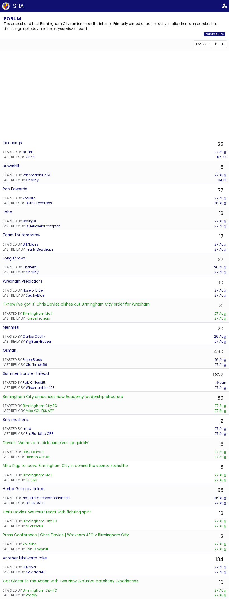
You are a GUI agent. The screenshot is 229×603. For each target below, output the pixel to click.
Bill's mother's (15, 419)
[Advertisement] (114, 95)
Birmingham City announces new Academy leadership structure (63, 396)
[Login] (224, 6)
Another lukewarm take (25, 558)
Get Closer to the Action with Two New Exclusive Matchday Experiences (70, 581)
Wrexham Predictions (23, 281)
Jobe (7, 212)
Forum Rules (215, 34)
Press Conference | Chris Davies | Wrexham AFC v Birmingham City (66, 535)
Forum (12, 18)
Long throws (14, 258)
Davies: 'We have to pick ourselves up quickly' (46, 442)
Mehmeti (11, 327)
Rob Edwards (15, 189)
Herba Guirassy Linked (23, 489)
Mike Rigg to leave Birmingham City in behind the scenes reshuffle (65, 465)
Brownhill (11, 166)
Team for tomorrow (21, 235)
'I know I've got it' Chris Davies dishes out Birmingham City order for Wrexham (76, 304)
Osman (9, 350)
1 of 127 (201, 44)
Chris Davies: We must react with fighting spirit (47, 512)
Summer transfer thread (26, 373)
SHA (18, 6)
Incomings (12, 143)
